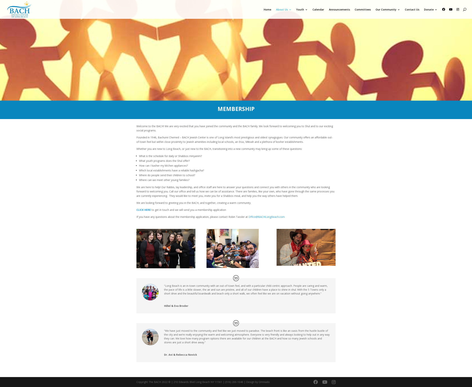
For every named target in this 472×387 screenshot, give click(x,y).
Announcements (339, 9)
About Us (282, 9)
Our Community (386, 9)
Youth (300, 9)
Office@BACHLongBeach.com (267, 217)
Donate (429, 9)
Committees (363, 9)
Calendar (318, 9)
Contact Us (412, 9)
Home (267, 9)
